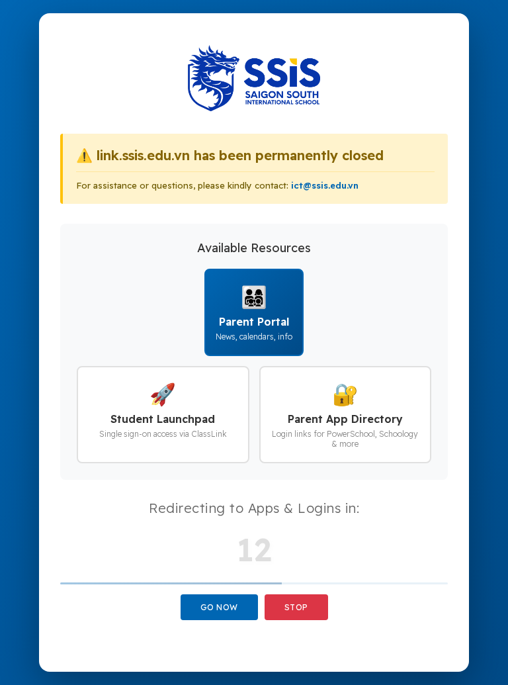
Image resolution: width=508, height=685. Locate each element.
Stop (296, 607)
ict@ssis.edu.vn (325, 185)
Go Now (219, 607)
